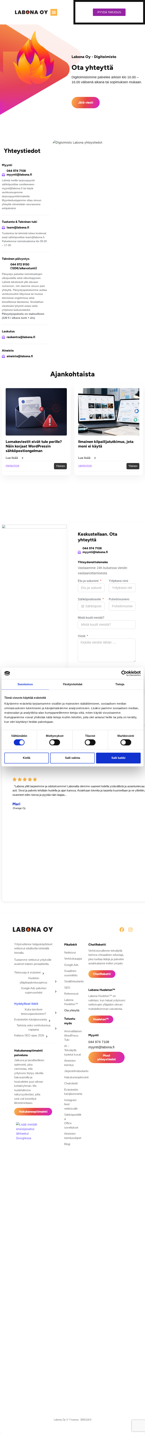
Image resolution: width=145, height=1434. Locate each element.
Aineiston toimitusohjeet (72, 1136)
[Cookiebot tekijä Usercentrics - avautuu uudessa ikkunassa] (124, 673)
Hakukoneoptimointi (72, 1077)
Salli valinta (72, 758)
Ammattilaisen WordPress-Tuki (72, 1035)
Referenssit (71, 993)
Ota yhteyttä (71, 1010)
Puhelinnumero (119, 599)
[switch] (54, 742)
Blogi (67, 1144)
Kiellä (26, 758)
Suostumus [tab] (25, 684)
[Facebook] (122, 929)
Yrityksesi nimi (118, 580)
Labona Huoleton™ (71, 1002)
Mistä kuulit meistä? (91, 617)
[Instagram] (130, 929)
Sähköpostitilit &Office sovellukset (72, 1121)
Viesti (82, 636)
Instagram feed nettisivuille (71, 1104)
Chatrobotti (71, 1083)
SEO (67, 987)
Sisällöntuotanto (72, 981)
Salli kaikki (118, 758)
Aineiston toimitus (70, 1063)
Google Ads (71, 964)
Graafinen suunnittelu (70, 973)
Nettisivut (70, 952)
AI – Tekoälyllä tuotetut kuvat (72, 1050)
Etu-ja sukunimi (88, 580)
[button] (53, 12)
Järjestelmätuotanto (72, 1071)
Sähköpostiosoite (90, 599)
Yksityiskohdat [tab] (72, 684)
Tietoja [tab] (119, 684)
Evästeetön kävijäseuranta (72, 1092)
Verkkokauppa (72, 958)
